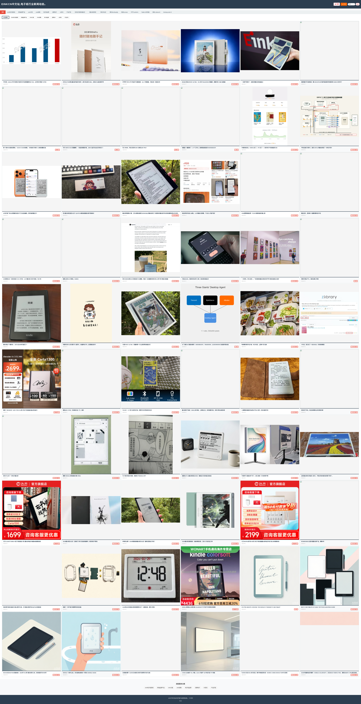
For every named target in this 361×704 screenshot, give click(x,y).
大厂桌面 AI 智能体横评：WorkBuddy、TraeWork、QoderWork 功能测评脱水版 (205, 344)
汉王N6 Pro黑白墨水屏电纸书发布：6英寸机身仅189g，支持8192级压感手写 (83, 82)
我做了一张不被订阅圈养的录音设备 (72, 607)
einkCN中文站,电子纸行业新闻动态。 (24, 4)
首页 (3, 12)
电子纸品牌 (46, 12)
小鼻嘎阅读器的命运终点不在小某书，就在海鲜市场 (255, 410)
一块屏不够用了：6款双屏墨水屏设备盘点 (252, 82)
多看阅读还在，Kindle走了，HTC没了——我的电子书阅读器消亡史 (259, 148)
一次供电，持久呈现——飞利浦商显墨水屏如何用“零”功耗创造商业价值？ (261, 279)
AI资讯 (61, 12)
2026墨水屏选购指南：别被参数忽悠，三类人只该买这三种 (197, 541)
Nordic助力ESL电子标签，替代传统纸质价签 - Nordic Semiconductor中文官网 (264, 673)
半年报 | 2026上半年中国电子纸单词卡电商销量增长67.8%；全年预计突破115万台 (24, 82)
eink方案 (30, 12)
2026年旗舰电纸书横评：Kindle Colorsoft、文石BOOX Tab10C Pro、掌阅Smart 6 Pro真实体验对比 (330, 673)
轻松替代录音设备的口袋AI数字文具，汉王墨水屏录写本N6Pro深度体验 (22, 607)
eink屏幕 (38, 12)
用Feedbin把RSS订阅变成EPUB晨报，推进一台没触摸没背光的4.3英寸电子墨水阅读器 (145, 279)
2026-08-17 (184, 84)
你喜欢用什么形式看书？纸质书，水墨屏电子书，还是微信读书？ (79, 344)
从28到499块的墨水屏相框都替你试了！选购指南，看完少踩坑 (138, 607)
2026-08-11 (184, 478)
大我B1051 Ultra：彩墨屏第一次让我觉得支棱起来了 (136, 344)
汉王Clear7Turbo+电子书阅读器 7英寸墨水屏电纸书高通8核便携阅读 (22, 541)
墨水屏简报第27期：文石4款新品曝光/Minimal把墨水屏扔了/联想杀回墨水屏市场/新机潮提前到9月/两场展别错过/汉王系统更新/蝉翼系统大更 (159, 213)
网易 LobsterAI (156, 12)
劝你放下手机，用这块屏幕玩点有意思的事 (312, 410)
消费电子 (54, 12)
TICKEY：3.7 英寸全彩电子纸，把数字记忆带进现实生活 (137, 410)
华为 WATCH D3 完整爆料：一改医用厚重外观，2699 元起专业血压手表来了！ (83, 148)
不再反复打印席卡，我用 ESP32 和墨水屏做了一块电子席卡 (316, 148)
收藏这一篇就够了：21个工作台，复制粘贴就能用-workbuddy (199, 148)
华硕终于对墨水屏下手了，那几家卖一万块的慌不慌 (255, 476)
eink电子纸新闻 (11, 12)
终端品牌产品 (21, 12)
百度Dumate (124, 12)
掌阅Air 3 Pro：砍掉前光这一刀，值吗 (73, 410)
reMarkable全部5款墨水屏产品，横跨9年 (312, 541)
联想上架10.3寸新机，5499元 (70, 279)
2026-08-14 (184, 346)
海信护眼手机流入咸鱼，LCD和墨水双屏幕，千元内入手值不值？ (199, 213)
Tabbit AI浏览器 (145, 12)
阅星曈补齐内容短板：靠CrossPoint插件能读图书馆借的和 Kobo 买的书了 (321, 82)
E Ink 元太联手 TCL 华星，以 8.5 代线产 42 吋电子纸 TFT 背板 (198, 673)
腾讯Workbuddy (114, 12)
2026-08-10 (184, 609)
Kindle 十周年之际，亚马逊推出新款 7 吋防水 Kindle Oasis (79, 673)
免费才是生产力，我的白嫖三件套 (310, 279)
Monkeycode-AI (167, 12)
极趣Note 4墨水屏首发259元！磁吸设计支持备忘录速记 (197, 476)
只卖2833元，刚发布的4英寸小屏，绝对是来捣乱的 (195, 279)
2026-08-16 (5, 149)
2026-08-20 (5, 84)
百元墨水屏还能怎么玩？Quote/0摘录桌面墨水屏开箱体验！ (79, 213)
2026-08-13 (244, 412)
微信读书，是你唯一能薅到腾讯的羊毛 (311, 213)
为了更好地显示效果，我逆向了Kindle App (134, 476)
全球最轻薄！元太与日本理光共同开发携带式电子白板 (136, 673)
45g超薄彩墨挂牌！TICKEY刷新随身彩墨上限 (253, 213)
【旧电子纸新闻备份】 (80, 12)
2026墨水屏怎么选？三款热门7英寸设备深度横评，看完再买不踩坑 (80, 541)
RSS (345, 4)
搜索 (357, 4)
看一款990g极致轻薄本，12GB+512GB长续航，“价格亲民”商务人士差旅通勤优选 (24, 148)
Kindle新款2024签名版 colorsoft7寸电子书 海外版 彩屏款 (198, 607)
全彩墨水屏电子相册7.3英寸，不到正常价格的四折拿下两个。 (317, 476)
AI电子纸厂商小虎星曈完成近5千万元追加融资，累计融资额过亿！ (20, 213)
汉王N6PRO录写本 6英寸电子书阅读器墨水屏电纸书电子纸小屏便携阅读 (260, 541)
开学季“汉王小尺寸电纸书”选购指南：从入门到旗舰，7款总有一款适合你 (141, 82)
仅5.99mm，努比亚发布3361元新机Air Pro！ (134, 148)
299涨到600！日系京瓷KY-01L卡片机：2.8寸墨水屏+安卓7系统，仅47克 (22, 279)
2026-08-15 (184, 215)
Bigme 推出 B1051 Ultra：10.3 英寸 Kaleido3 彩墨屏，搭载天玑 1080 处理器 (203, 82)
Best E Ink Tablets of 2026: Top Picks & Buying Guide (318, 607)
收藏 (337, 4)
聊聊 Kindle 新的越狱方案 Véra (72, 476)
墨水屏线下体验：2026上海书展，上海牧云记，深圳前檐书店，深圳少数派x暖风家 (203, 410)
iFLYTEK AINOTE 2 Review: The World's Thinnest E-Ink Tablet (261, 607)
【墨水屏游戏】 (93, 12)
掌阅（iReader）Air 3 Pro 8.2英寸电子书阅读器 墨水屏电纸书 (20, 410)
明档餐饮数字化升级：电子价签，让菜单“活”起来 (254, 344)
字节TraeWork (134, 12)
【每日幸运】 (103, 12)
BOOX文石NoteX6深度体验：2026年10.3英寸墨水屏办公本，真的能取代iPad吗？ (25, 673)
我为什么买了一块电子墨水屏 (10, 476)
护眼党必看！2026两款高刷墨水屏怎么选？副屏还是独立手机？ (138, 541)
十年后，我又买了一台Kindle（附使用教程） (313, 344)
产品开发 (69, 12)
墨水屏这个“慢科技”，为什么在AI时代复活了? (15, 344)
